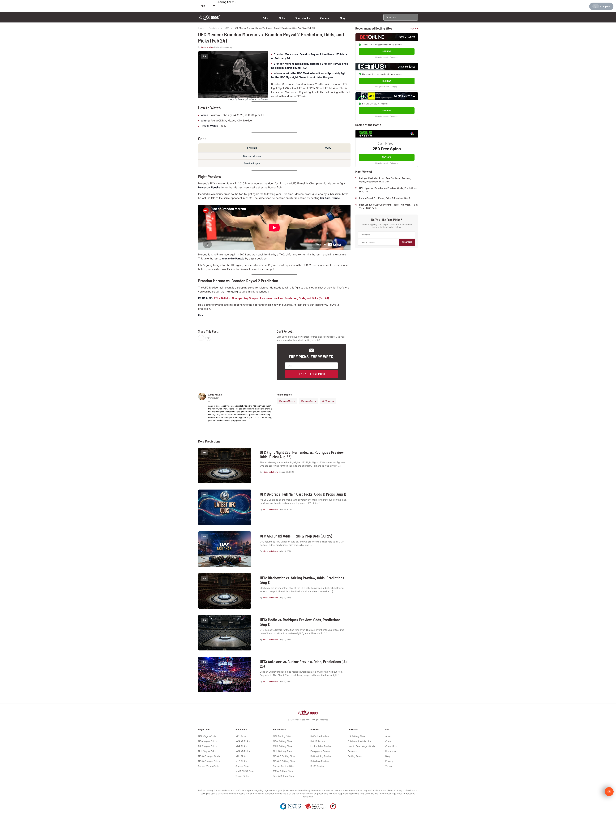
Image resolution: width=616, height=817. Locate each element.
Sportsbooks (302, 18)
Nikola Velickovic (270, 472)
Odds (266, 18)
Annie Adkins (207, 47)
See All (414, 28)
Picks (282, 18)
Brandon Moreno (287, 401)
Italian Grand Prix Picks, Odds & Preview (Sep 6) (385, 198)
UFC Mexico (328, 401)
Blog (342, 18)
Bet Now (386, 51)
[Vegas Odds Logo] (210, 18)
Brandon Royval (309, 401)
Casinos (324, 18)
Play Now (386, 157)
